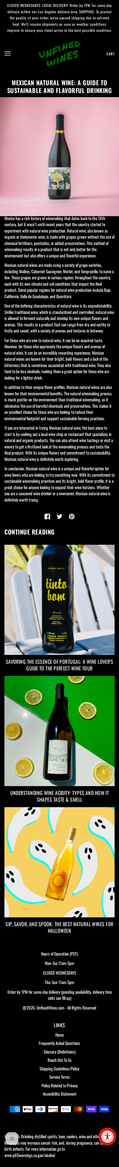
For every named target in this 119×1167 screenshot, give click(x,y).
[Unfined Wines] (59, 53)
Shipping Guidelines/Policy (59, 1068)
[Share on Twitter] (59, 516)
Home (59, 1035)
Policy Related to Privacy (60, 1085)
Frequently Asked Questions (59, 1043)
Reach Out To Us (60, 1060)
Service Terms (59, 1077)
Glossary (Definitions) (60, 1052)
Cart (111, 53)
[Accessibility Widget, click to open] (107, 1136)
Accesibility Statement (59, 1094)
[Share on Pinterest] (72, 516)
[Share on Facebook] (47, 516)
